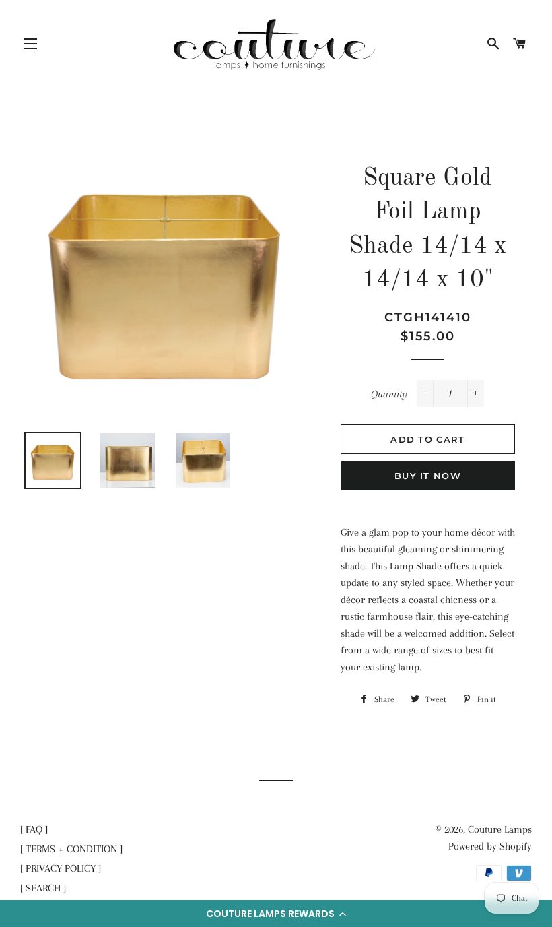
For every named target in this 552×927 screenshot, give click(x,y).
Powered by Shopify (490, 846)
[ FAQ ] (34, 829)
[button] (276, 913)
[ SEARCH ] (43, 888)
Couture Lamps (500, 829)
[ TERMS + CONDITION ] (71, 849)
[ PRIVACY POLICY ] (60, 868)
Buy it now (427, 475)
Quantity (389, 394)
